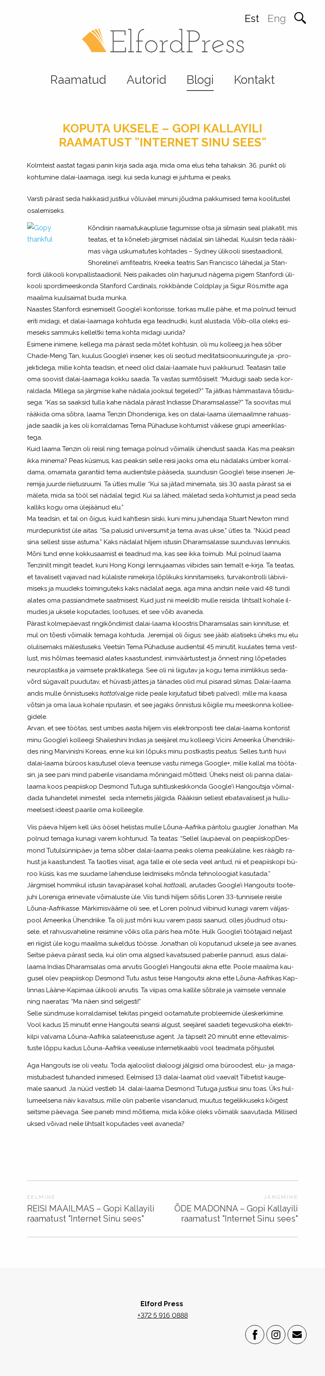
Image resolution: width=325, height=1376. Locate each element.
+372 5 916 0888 (163, 1315)
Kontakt (254, 80)
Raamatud (78, 80)
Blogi (200, 80)
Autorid (146, 80)
